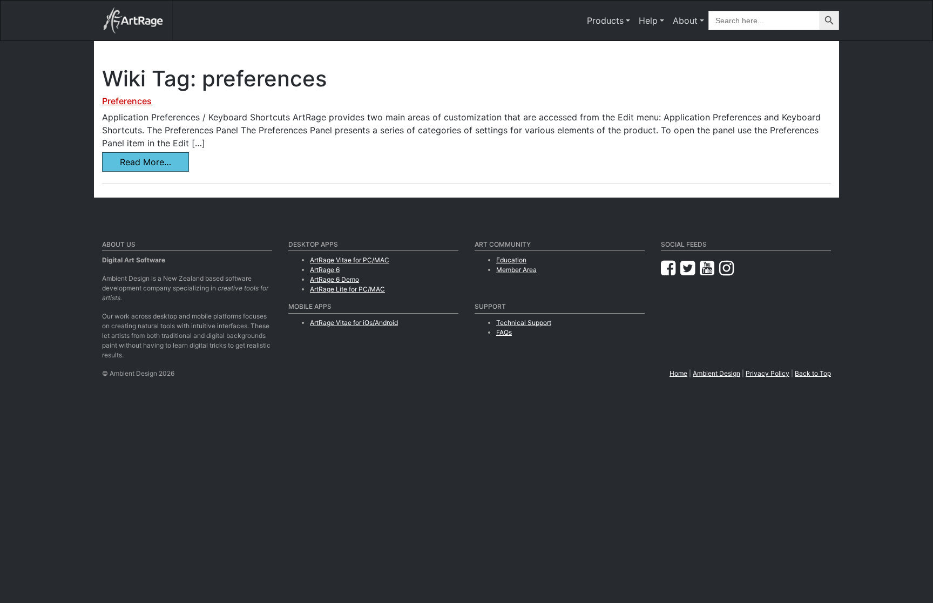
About (685, 20)
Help (648, 20)
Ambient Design (716, 373)
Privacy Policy (767, 373)
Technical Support (523, 323)
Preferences (127, 101)
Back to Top (813, 373)
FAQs (504, 332)
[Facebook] (670, 268)
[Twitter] (690, 268)
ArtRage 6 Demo (334, 279)
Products (605, 20)
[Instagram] (726, 268)
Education (511, 260)
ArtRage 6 (325, 270)
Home (678, 373)
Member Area (516, 270)
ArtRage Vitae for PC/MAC (349, 260)
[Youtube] (709, 268)
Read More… (145, 162)
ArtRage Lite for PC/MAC (347, 289)
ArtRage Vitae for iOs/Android (354, 323)
